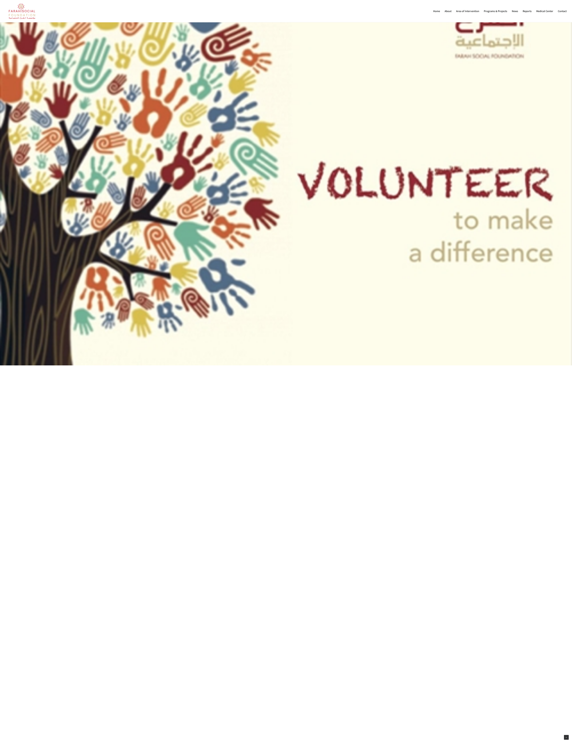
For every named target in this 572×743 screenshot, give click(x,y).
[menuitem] (437, 11)
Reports (527, 11)
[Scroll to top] (566, 737)
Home (436, 11)
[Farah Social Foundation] (22, 11)
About (448, 11)
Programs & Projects (495, 11)
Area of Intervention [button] (467, 11)
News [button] (515, 11)
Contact (562, 11)
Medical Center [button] (544, 11)
